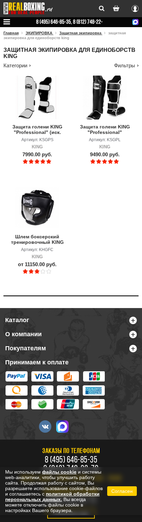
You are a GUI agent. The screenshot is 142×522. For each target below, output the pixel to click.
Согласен (122, 491)
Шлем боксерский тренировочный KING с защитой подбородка (37, 240)
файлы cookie (59, 472)
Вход (135, 7)
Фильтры (124, 65)
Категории (15, 65)
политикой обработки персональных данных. (52, 496)
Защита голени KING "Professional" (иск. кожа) (37, 130)
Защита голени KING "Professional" (105, 129)
